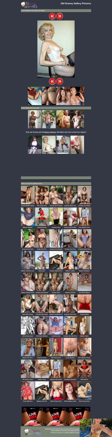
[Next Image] (59, 19)
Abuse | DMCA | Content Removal (75, 432)
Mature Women (50, 132)
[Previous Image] (52, 19)
